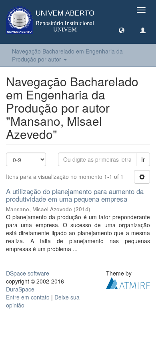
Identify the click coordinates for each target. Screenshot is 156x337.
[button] (121, 30)
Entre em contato (28, 297)
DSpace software (27, 273)
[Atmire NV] (128, 282)
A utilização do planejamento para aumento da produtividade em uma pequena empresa (75, 195)
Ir (143, 159)
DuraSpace (20, 289)
